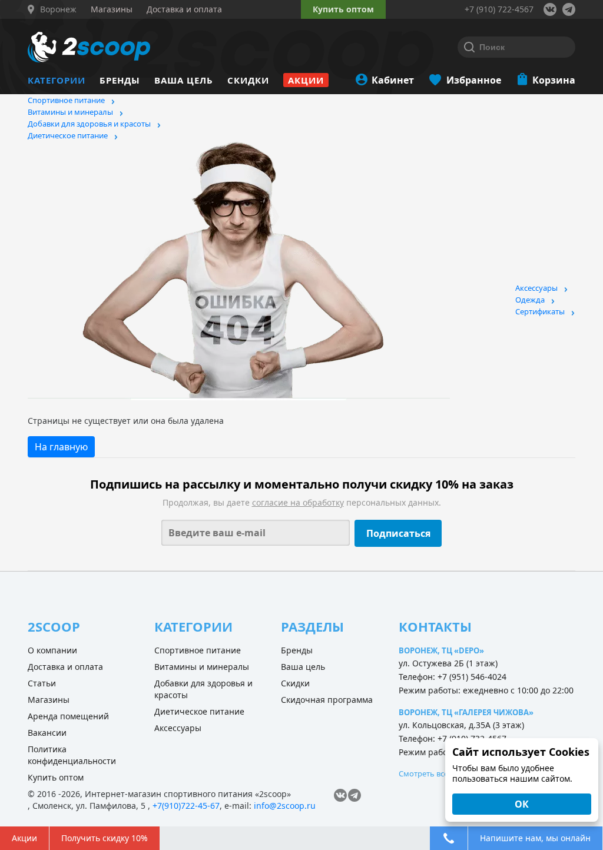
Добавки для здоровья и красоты (89, 123)
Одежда (530, 299)
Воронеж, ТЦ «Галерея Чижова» (466, 712)
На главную (61, 446)
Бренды (120, 80)
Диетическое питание (68, 135)
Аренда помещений (68, 716)
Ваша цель (183, 80)
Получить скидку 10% (104, 838)
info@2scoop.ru (285, 805)
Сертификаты (540, 311)
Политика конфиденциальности (72, 754)
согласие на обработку (298, 502)
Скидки (248, 80)
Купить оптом (343, 9)
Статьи (42, 683)
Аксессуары (536, 288)
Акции (306, 80)
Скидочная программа (327, 699)
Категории (56, 80)
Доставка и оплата (65, 666)
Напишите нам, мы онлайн (535, 838)
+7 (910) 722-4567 (499, 9)
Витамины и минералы (70, 112)
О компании (52, 650)
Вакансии (47, 732)
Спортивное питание (66, 100)
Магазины (48, 699)
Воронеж (58, 9)
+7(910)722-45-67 (186, 805)
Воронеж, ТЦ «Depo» (441, 650)
